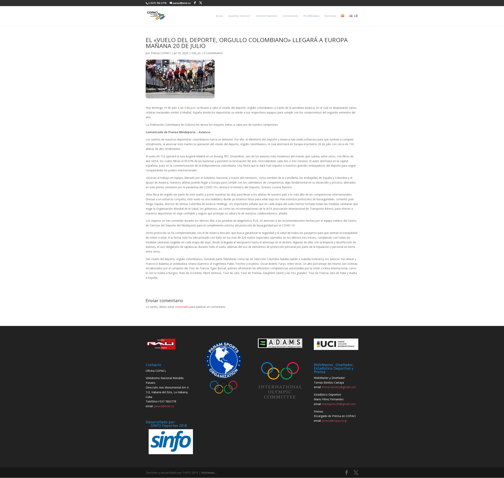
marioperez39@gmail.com (339, 404)
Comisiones (290, 16)
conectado (182, 307)
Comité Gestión (266, 16)
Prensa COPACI (160, 53)
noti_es (196, 53)
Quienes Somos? (239, 16)
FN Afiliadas (311, 16)
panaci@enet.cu (164, 406)
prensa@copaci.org (334, 421)
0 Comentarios (213, 53)
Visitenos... (209, 472)
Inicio (219, 16)
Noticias (330, 16)
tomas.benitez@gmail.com (339, 387)
